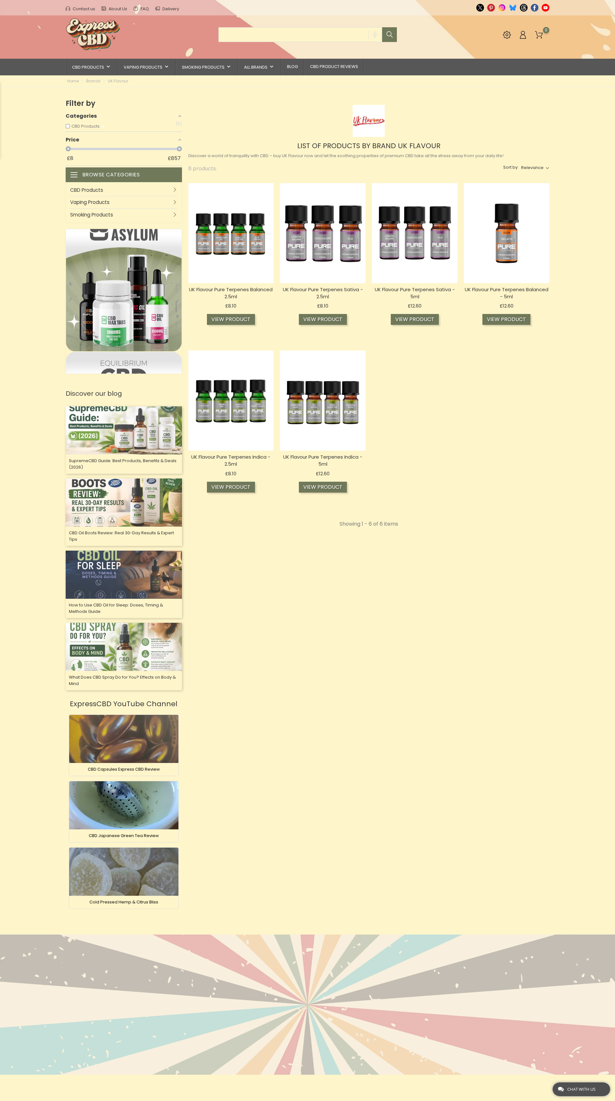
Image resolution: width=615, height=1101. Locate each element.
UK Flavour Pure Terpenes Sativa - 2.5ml (323, 293)
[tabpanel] (124, 301)
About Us (117, 9)
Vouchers (363, 1008)
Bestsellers (202, 979)
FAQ (144, 9)
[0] (539, 35)
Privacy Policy (288, 1028)
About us (281, 979)
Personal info (368, 969)
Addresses (364, 998)
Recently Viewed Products (220, 998)
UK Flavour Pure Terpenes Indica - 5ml (322, 460)
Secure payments (290, 1008)
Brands (197, 989)
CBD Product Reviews (334, 67)
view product (230, 319)
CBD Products (91, 67)
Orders (360, 979)
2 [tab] (179, 304)
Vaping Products (147, 67)
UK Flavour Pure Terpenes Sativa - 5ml (415, 293)
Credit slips (365, 989)
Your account (373, 955)
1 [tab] (179, 285)
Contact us (83, 9)
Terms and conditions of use (305, 989)
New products (206, 969)
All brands (259, 67)
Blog (292, 67)
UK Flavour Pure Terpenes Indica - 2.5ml (230, 460)
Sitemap (279, 1038)
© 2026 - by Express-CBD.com (97, 1083)
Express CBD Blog (291, 1058)
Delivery (170, 9)
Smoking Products (207, 67)
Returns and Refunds (296, 1018)
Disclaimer (283, 998)
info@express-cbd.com (103, 1003)
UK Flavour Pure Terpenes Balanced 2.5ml (231, 293)
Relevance (532, 168)
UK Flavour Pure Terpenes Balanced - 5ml (506, 293)
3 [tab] (179, 323)
